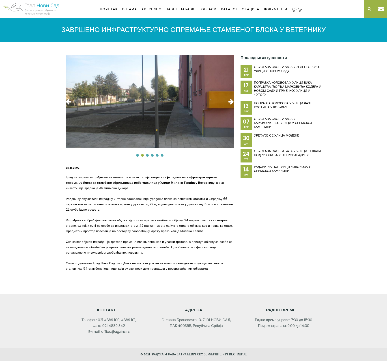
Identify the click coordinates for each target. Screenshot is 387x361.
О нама (129, 9)
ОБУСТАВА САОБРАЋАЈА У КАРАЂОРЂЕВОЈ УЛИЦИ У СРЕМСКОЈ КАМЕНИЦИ (283, 123)
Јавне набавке (181, 9)
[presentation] (69, 101)
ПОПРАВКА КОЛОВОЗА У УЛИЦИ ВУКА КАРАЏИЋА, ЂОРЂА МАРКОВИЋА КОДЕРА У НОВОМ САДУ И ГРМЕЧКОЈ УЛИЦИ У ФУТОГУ (287, 88)
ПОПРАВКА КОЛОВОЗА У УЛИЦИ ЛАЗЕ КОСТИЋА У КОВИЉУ (283, 105)
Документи (275, 9)
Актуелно (152, 9)
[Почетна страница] (31, 8)
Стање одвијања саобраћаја (297, 8)
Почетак (109, 9)
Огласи (209, 9)
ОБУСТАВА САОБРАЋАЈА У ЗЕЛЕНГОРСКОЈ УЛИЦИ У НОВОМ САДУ (287, 69)
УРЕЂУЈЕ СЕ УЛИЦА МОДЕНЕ (276, 135)
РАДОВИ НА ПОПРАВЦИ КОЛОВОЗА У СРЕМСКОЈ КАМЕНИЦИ (282, 168)
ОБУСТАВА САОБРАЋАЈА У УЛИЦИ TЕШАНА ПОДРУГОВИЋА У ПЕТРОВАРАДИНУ (287, 153)
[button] (137, 155)
